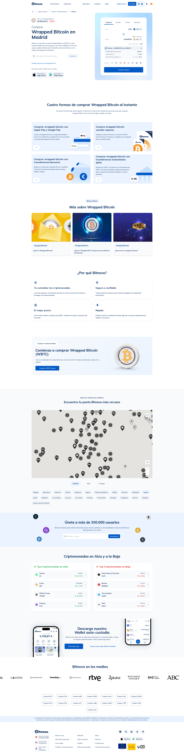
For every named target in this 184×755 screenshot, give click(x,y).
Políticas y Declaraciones (64, 747)
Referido (80, 735)
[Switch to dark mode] (147, 4)
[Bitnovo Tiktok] (137, 732)
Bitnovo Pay (59, 735)
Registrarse (121, 4)
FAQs (97, 735)
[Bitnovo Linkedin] (132, 732)
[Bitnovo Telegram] (143, 732)
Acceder (132, 4)
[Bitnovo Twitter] (126, 732)
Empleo (80, 743)
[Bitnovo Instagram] (120, 732)
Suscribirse (114, 536)
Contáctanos (99, 743)
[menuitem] (55, 4)
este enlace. (144, 720)
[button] (151, 4)
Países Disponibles (84, 747)
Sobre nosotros (82, 739)
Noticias (98, 739)
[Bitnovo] (37, 4)
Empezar (73, 56)
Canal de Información (102, 747)
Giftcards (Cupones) (62, 739)
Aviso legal (59, 743)
